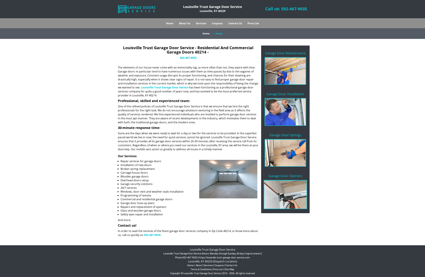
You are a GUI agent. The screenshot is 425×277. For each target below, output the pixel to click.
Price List (253, 23)
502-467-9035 (294, 8)
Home (169, 23)
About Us (184, 23)
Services (201, 23)
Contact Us (235, 23)
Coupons (217, 23)
